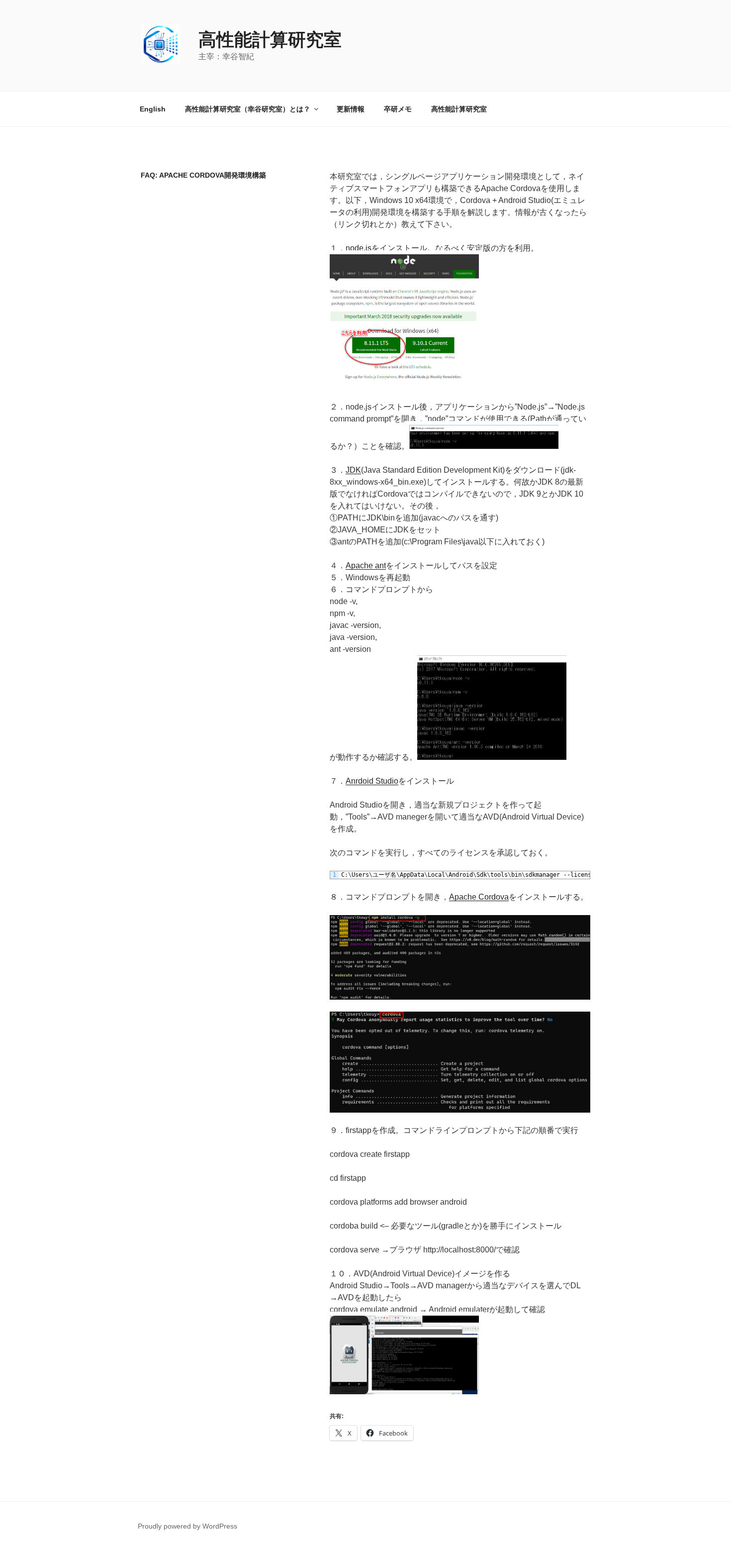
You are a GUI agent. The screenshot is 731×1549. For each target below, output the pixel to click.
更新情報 (351, 109)
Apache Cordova (479, 897)
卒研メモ (398, 109)
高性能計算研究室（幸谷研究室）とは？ (247, 109)
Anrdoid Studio (372, 781)
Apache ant (366, 565)
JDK (353, 470)
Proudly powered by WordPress (187, 1526)
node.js (358, 248)
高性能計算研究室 (270, 39)
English (153, 109)
